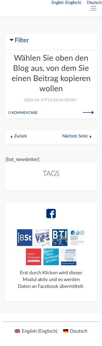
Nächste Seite (75, 136)
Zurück (20, 136)
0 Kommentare (23, 113)
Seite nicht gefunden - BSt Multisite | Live (39, 11)
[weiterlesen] (88, 112)
